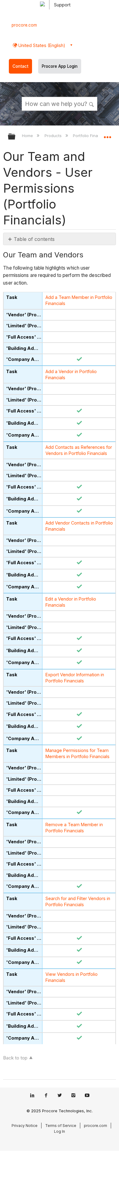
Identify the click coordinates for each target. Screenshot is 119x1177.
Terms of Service (60, 1125)
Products (54, 135)
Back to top (15, 1058)
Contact (20, 66)
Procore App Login (60, 66)
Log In (59, 1131)
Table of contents (34, 239)
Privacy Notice (25, 1125)
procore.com (24, 25)
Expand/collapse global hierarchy (15, 137)
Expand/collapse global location (107, 134)
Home (28, 135)
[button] (91, 103)
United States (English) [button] (41, 45)
